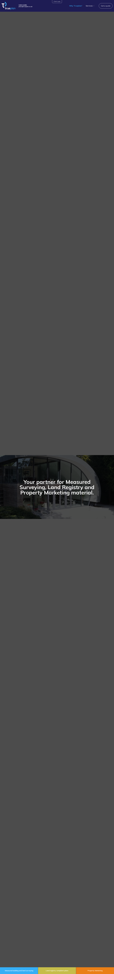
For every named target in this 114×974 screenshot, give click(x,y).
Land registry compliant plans (57, 971)
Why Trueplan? (75, 6)
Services (89, 6)
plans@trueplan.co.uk (25, 6)
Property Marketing (95, 971)
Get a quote (105, 6)
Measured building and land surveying (19, 971)
